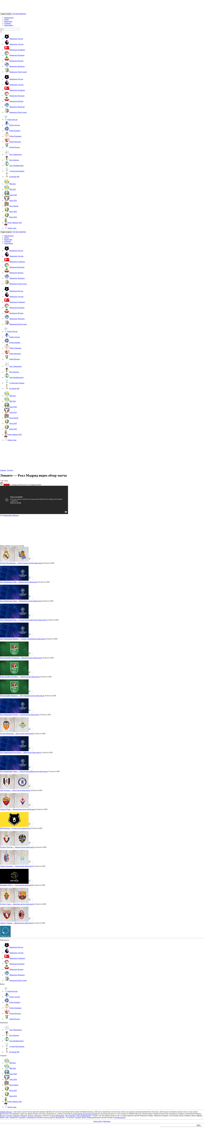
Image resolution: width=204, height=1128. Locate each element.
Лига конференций (84, 1116)
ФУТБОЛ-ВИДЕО (19, 14)
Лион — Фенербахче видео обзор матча (27, 601)
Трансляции (8, 25)
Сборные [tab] (7, 23)
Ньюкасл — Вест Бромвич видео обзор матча (27, 696)
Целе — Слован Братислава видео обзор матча (30, 620)
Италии (30, 1116)
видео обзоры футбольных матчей (85, 1114)
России (2, 1116)
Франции (37, 1116)
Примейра (3, 885)
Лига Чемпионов (6, 582)
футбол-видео (120, 1117)
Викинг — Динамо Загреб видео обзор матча (29, 639)
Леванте (6, 515)
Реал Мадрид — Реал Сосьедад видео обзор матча (24, 563)
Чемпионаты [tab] (8, 18)
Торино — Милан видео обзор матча (20, 923)
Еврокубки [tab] (8, 21)
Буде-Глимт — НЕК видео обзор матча (27, 752)
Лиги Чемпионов (58, 1116)
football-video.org (6, 1112)
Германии (16, 1116)
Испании (24, 1116)
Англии (9, 1116)
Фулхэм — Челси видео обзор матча (17, 790)
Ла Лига (3, 563)
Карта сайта (98, 1121)
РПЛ (1, 828)
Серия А (3, 809)
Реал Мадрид (14, 515)
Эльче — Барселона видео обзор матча (20, 904)
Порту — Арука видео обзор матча (20, 885)
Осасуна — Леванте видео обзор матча (20, 847)
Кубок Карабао (5, 658)
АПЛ (2, 790)
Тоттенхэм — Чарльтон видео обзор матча (26, 658)
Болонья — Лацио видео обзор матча (20, 866)
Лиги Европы (70, 1116)
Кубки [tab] (6, 19)
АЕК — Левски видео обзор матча (25, 582)
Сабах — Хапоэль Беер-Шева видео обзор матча (30, 771)
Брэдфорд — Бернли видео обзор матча (25, 677)
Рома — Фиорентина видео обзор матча (21, 809)
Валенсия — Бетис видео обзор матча (20, 733)
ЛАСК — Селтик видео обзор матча (26, 714)
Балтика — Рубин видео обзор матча (17, 828)
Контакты (106, 1121)
